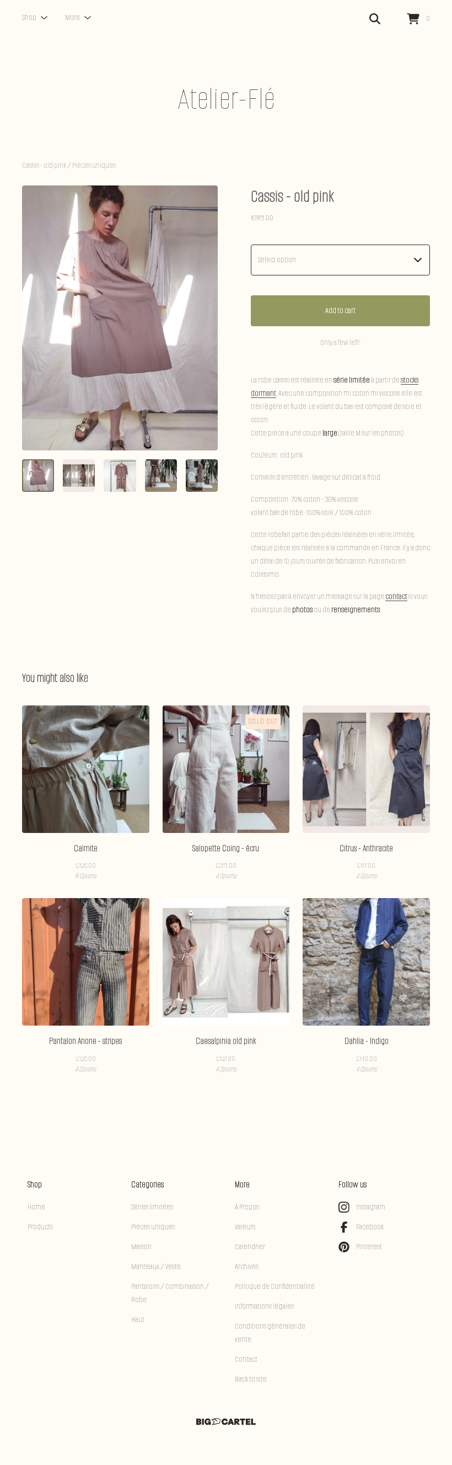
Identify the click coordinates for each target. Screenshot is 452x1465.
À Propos (247, 1207)
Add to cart (340, 310)
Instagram (370, 1207)
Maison (141, 1246)
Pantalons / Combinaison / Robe (170, 1293)
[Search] (375, 19)
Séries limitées (152, 1207)
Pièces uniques (94, 165)
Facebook (370, 1227)
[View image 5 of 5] (202, 475)
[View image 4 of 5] (161, 475)
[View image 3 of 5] (120, 475)
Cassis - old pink (44, 165)
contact (396, 596)
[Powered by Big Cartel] (226, 1422)
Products (40, 1227)
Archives (247, 1266)
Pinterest (369, 1246)
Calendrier (250, 1246)
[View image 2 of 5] (79, 475)
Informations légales (264, 1306)
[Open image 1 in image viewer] (120, 317)
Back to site (251, 1379)
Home (36, 1207)
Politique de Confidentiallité (275, 1286)
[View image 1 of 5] (38, 475)
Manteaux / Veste (156, 1266)
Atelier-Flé (226, 99)
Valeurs (245, 1227)
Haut (137, 1319)
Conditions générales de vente (270, 1333)
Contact (246, 1359)
